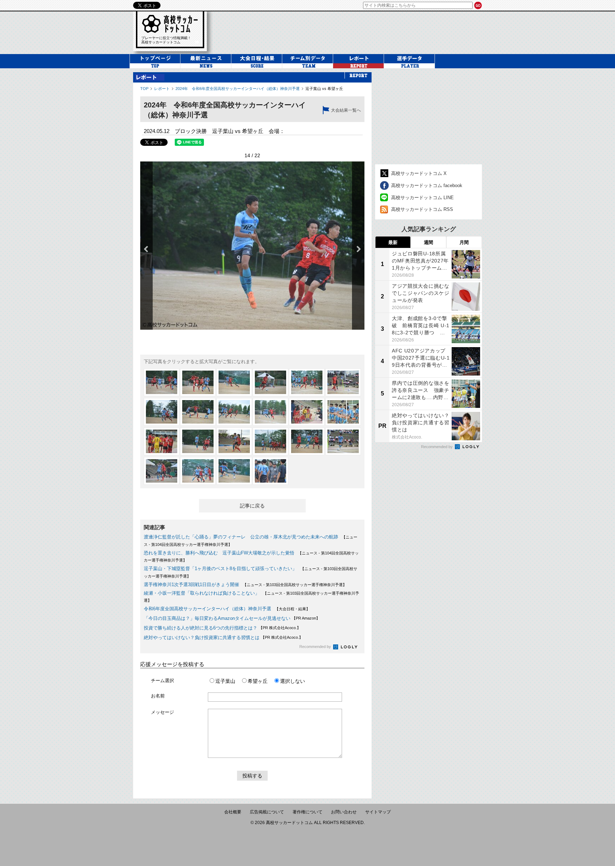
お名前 (158, 695)
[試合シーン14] (198, 441)
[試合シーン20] (198, 471)
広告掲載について (267, 811)
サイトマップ (378, 811)
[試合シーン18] (343, 441)
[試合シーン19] (161, 471)
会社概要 (232, 811)
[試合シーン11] (307, 412)
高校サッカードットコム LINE (422, 197)
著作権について (307, 811)
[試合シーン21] (234, 471)
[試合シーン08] (198, 412)
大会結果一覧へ (346, 110)
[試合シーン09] (234, 412)
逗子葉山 (225, 681)
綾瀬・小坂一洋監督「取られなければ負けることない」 (201, 593)
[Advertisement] (351, 32)
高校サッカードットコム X (419, 173)
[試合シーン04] (270, 382)
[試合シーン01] (161, 382)
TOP (144, 88)
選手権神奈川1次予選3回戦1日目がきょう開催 (191, 584)
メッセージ (162, 712)
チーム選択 (162, 680)
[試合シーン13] (161, 441)
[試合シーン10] (270, 412)
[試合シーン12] (343, 412)
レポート (162, 88)
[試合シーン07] (161, 412)
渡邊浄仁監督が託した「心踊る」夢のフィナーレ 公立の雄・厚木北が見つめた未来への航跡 (241, 537)
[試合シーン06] (343, 382)
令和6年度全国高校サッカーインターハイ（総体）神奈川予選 (207, 608)
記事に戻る (252, 506)
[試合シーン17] (307, 441)
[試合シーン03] (234, 382)
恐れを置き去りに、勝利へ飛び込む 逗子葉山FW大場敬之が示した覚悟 (219, 553)
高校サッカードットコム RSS (422, 209)
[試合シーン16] (270, 441)
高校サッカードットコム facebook (426, 185)
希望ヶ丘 (258, 681)
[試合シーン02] (198, 382)
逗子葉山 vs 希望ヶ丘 (324, 88)
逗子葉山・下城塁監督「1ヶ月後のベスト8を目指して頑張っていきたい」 (220, 568)
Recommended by (315, 646)
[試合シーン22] (270, 471)
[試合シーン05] (307, 382)
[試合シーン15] (234, 441)
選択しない (292, 681)
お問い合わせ (344, 811)
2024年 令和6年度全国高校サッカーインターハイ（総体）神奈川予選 (237, 88)
